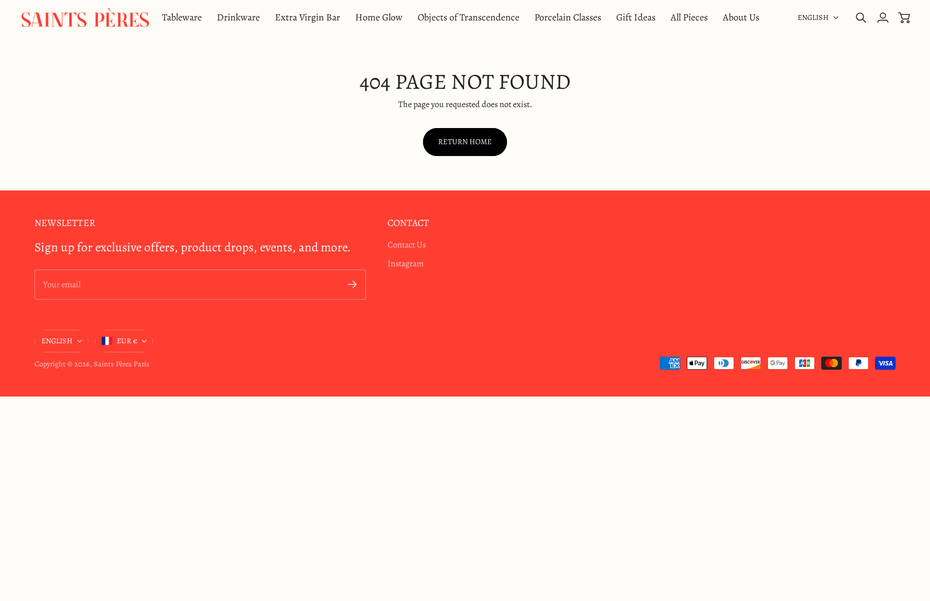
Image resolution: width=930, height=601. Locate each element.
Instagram (406, 264)
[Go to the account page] (882, 18)
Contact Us (407, 245)
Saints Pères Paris (122, 364)
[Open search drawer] (861, 18)
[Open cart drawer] (904, 18)
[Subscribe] (352, 284)
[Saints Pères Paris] (85, 17)
